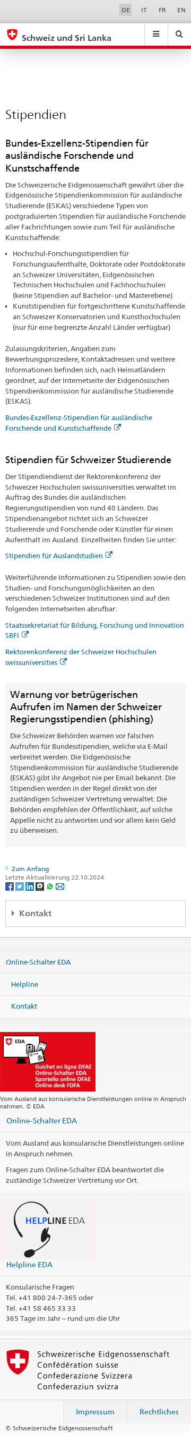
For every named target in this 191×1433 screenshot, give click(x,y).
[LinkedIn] (30, 886)
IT (144, 10)
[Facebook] (10, 886)
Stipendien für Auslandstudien (54, 555)
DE (125, 10)
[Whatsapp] (51, 886)
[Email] (60, 886)
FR (162, 10)
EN (181, 10)
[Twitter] (20, 886)
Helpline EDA (29, 1264)
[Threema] (41, 886)
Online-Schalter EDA (38, 962)
